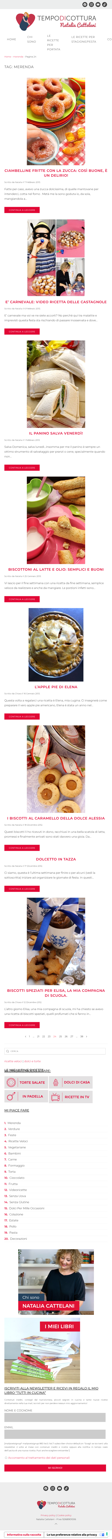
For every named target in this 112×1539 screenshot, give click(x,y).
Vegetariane (17, 1147)
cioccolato (16, 1178)
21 (38, 1036)
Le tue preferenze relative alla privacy (72, 1534)
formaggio (16, 1165)
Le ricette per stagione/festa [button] (83, 39)
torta (12, 1171)
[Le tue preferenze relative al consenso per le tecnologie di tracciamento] (107, 1534)
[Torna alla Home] (56, 21)
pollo (12, 1226)
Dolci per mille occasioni (26, 1208)
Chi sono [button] (31, 39)
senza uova (17, 1196)
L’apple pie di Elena (56, 687)
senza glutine (19, 1202)
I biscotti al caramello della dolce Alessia (56, 818)
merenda (18, 56)
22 (43, 1036)
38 (81, 1036)
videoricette (18, 1190)
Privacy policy (48, 1515)
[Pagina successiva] (87, 1036)
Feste (12, 1135)
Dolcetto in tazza (56, 859)
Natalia (18, 182)
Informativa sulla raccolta (24, 1534)
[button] (56, 1523)
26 (66, 1036)
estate (13, 1220)
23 (49, 1036)
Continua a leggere (22, 210)
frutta (13, 1184)
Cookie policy (64, 1515)
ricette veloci (13, 1061)
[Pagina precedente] (26, 1036)
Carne (12, 1159)
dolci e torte (32, 1061)
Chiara (18, 693)
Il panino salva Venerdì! (56, 433)
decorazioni (18, 1238)
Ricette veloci (18, 1141)
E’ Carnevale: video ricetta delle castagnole (56, 302)
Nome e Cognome (18, 1410)
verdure (14, 1129)
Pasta (13, 1232)
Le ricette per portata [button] (53, 42)
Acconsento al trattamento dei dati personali (39, 1457)
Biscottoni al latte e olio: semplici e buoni (56, 569)
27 (71, 1036)
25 (60, 1036)
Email (8, 1427)
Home (11, 39)
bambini (14, 1153)
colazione (16, 1214)
